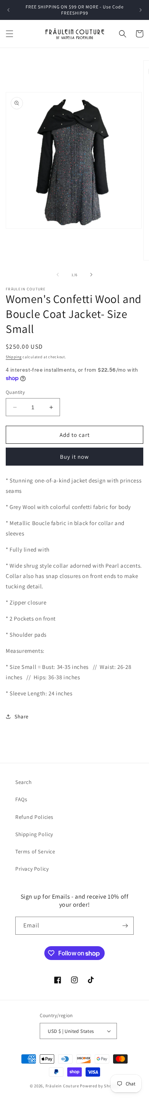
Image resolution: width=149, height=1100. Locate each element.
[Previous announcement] (8, 10)
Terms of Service (35, 851)
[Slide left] (57, 274)
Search (23, 782)
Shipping (14, 356)
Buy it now (74, 456)
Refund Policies (34, 816)
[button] (9, 33)
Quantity (15, 392)
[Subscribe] (125, 926)
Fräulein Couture (62, 1085)
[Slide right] (91, 274)
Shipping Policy (34, 834)
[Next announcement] (140, 10)
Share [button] (22, 716)
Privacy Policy (32, 868)
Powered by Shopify (99, 1085)
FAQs (21, 799)
